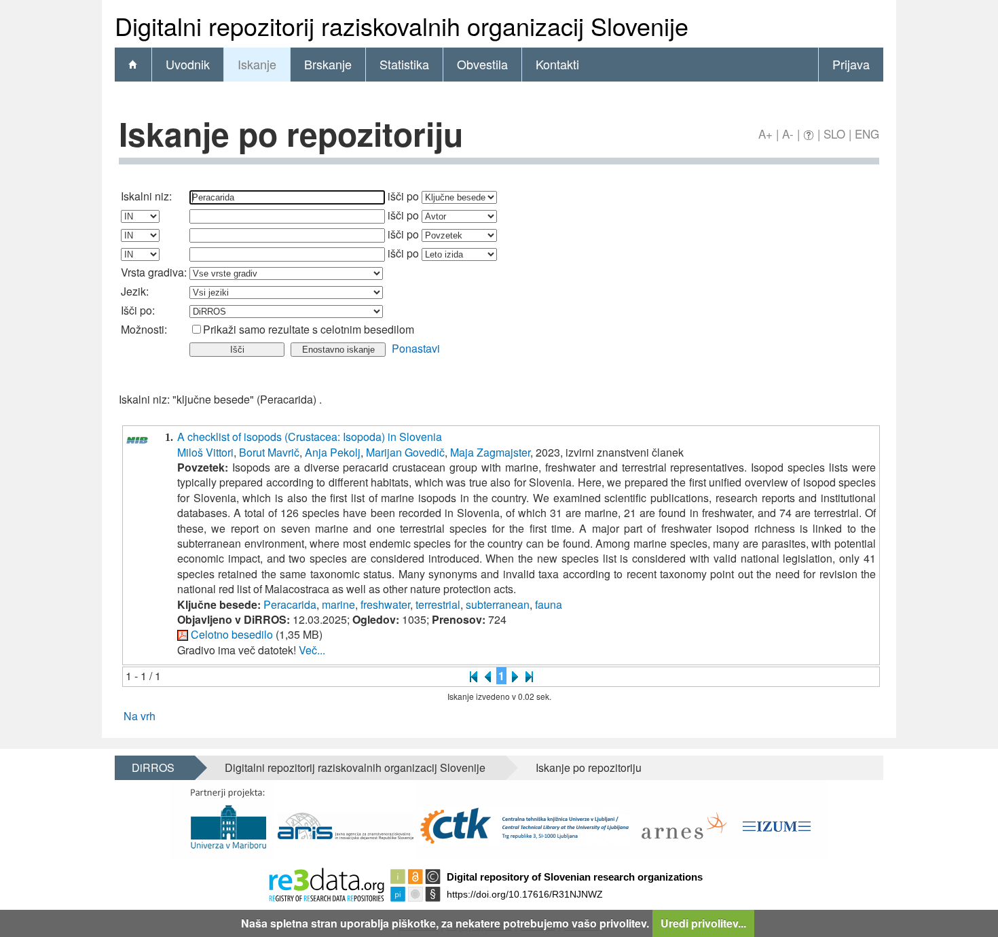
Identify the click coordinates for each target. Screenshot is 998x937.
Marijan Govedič (405, 452)
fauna (548, 604)
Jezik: (135, 291)
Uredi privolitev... (703, 923)
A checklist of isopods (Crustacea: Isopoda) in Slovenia (309, 436)
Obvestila (482, 64)
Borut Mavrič (269, 452)
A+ (765, 133)
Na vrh (139, 716)
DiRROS (153, 767)
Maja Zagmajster (490, 452)
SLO (834, 133)
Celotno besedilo (232, 634)
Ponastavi (416, 348)
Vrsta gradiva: (154, 272)
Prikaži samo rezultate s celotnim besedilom (308, 329)
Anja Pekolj (333, 452)
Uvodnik (188, 64)
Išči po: (138, 310)
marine (338, 604)
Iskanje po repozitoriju (589, 767)
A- (788, 133)
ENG (867, 133)
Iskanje (257, 64)
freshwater (385, 604)
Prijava (851, 64)
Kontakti (557, 64)
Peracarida (289, 604)
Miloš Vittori (205, 452)
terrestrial (437, 604)
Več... (312, 650)
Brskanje (328, 64)
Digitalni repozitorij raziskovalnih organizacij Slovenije (355, 767)
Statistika (404, 64)
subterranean (498, 604)
